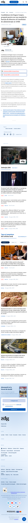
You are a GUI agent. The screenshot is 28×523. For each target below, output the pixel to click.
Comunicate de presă (6, 334)
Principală (3, 12)
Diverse (24, 434)
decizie (7, 61)
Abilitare (3, 469)
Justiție (2, 434)
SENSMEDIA (16, 519)
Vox (11, 474)
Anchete (3, 474)
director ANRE (9, 128)
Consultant (3, 454)
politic (6, 455)
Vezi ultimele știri (22, 236)
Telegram (8, 503)
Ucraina (23, 242)
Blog (2, 445)
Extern (19, 434)
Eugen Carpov (8, 83)
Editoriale (3, 450)
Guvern (5, 242)
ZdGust (3, 459)
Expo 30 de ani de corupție (12, 471)
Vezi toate (14, 167)
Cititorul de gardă (12, 452)
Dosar (7, 482)
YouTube (12, 503)
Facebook (16, 503)
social (10, 455)
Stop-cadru (15, 474)
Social (6, 228)
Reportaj (8, 474)
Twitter (14, 506)
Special (3, 466)
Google (10, 506)
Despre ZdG (3, 424)
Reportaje (8, 469)
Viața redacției (10, 450)
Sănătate (10, 448)
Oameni (13, 469)
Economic (11, 12)
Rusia (14, 242)
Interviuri (3, 471)
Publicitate (3, 426)
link (4, 157)
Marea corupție (12, 482)
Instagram (19, 503)
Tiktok (17, 506)
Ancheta (3, 482)
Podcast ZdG (16, 448)
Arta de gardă (4, 452)
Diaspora (22, 448)
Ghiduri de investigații (21, 484)
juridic (2, 455)
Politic (6, 205)
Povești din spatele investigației (8, 484)
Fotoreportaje (19, 469)
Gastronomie (17, 450)
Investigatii (4, 478)
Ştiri (7, 12)
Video (2, 438)
